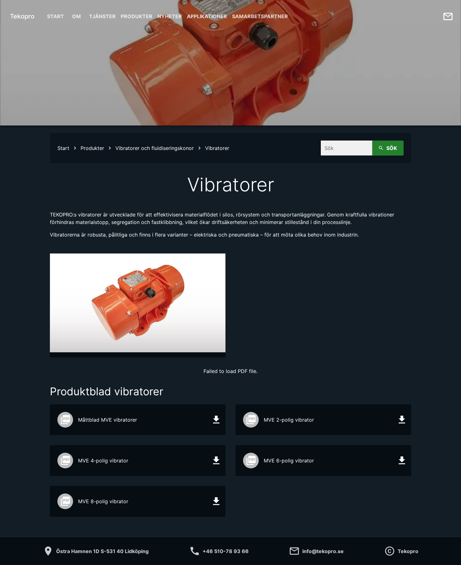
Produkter (136, 16)
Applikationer (207, 16)
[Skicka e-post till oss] (448, 16)
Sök (391, 148)
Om (76, 16)
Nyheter (169, 16)
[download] (216, 420)
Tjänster (102, 16)
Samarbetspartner (260, 16)
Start (55, 16)
